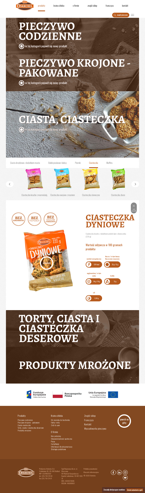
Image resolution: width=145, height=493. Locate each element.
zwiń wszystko (134, 210)
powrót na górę (124, 421)
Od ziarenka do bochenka (60, 420)
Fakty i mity (55, 422)
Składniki (47, 263)
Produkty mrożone (75, 365)
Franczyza (110, 5)
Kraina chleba (59, 5)
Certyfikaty (55, 444)
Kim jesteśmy (56, 436)
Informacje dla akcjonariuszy (61, 446)
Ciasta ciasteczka (24, 425)
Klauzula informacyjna (91, 472)
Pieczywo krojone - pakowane (74, 70)
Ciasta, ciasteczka (72, 121)
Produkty (41, 5)
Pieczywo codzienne (50, 33)
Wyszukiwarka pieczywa (95, 428)
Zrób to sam (55, 425)
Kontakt (125, 5)
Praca (53, 441)
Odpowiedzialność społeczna (61, 438)
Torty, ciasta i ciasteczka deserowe (59, 328)
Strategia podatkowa (58, 449)
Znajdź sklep (92, 5)
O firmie (76, 5)
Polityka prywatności (90, 469)
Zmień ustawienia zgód (134, 490)
